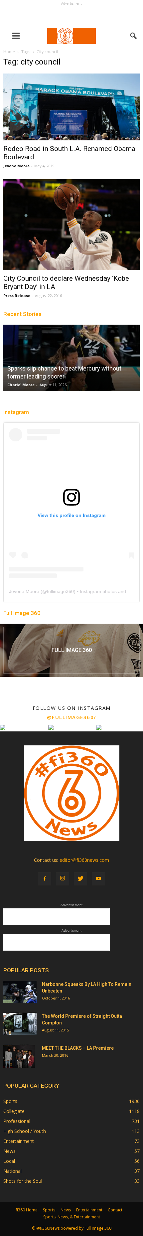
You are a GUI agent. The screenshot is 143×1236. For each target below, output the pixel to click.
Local (9, 1161)
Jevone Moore (16, 165)
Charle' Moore (21, 384)
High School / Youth (24, 1131)
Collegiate (14, 1111)
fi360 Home (27, 1210)
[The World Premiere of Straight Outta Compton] (20, 1024)
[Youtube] (98, 878)
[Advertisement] (71, 15)
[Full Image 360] (71, 650)
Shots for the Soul (22, 1181)
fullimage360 (60, 591)
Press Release (16, 295)
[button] (133, 36)
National (12, 1171)
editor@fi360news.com (84, 860)
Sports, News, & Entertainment (71, 1217)
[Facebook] (44, 878)
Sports (10, 1101)
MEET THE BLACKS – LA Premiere (78, 1048)
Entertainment (18, 1141)
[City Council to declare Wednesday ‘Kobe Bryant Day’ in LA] (71, 224)
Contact (115, 1210)
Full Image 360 (22, 613)
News (9, 1151)
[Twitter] (80, 878)
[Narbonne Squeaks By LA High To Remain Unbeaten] (20, 992)
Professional (16, 1121)
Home (9, 52)
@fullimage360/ (71, 717)
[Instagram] (62, 878)
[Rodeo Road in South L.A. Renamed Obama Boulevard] (71, 107)
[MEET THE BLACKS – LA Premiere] (19, 1056)
